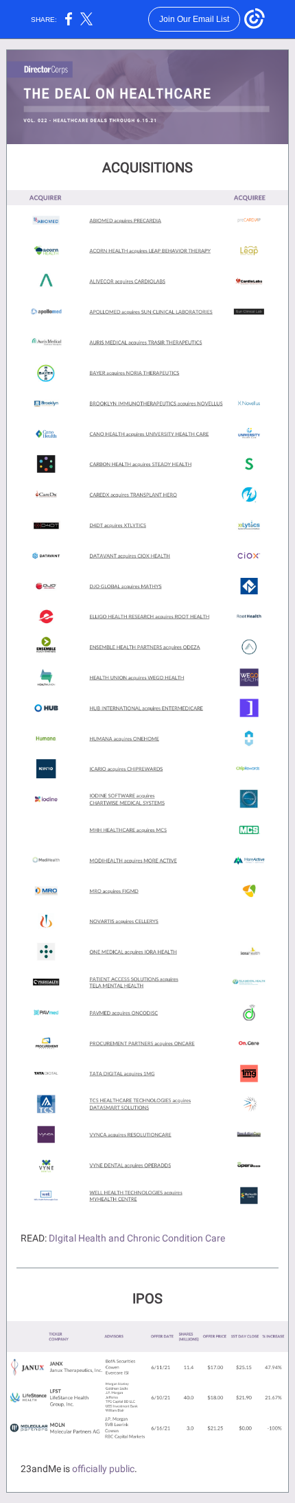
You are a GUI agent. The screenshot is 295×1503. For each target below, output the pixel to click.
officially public (103, 1468)
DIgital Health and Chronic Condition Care (137, 1238)
